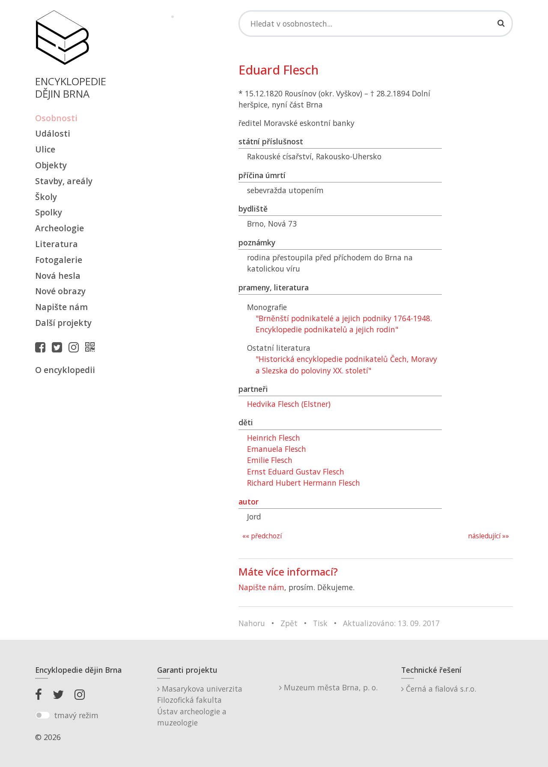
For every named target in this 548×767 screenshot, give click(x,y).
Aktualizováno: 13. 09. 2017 (391, 623)
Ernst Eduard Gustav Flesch (295, 471)
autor (248, 501)
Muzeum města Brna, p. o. (330, 687)
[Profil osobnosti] (92, 347)
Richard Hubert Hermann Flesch (303, 483)
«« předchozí (262, 535)
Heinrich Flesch (273, 438)
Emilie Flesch (269, 460)
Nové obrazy (60, 291)
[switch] (42, 715)
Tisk (320, 623)
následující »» (488, 535)
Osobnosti (56, 118)
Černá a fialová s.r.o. (440, 688)
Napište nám (61, 307)
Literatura (56, 244)
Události (52, 133)
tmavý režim (76, 715)
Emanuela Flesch (276, 449)
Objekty (51, 165)
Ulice (45, 149)
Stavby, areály (63, 181)
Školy (46, 197)
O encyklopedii (65, 370)
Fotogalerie (58, 260)
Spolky (48, 212)
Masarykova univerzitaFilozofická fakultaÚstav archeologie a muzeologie (199, 705)
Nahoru (251, 623)
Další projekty (63, 322)
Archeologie (59, 228)
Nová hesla (57, 275)
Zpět (289, 623)
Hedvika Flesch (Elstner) (289, 404)
